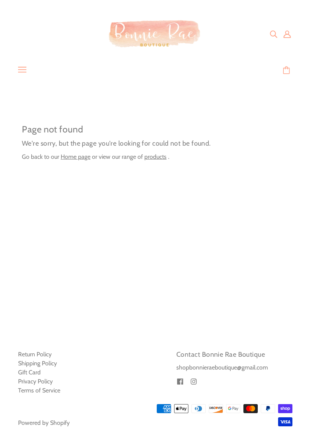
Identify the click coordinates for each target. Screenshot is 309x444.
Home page (75, 156)
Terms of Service (39, 390)
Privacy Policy (35, 381)
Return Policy (35, 354)
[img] (273, 33)
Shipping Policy (37, 363)
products (155, 156)
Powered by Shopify (44, 422)
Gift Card (29, 372)
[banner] (154, 33)
